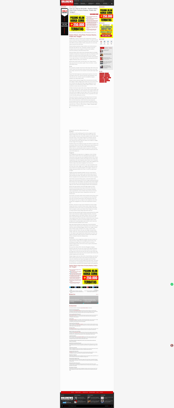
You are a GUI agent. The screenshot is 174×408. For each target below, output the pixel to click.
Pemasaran (83, 3)
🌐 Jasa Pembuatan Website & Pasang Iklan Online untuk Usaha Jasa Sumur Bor (92, 21)
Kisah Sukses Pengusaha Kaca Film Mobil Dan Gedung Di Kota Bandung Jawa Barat (95, 398)
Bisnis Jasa (106, 73)
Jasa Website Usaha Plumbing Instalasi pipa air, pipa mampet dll (81, 398)
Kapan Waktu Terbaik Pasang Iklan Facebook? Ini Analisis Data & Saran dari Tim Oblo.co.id (108, 62)
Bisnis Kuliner (102, 74)
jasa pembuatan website (77, 310)
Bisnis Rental (102, 76)
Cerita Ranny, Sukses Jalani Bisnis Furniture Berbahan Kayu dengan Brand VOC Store (95, 402)
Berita (94, 285)
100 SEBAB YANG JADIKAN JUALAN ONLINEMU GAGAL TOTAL (108, 402)
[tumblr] (70, 5)
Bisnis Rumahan (107, 76)
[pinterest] (67, 5)
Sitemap (101, 392)
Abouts (72, 392)
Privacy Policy (78, 392)
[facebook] (64, 5)
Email (97, 14)
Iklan (97, 392)
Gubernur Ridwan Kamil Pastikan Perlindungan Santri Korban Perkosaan (76, 300)
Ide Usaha (105, 77)
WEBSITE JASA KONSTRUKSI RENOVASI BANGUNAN (82, 402)
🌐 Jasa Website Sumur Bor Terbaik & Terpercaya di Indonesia (92, 19)
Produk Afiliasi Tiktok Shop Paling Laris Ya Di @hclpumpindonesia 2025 (92, 22)
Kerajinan (109, 77)
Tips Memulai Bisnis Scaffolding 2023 (106, 50)
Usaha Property (107, 80)
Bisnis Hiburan (102, 73)
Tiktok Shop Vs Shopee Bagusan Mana (75, 279)
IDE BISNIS (76, 3)
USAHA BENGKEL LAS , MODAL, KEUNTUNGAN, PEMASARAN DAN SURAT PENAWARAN (107, 66)
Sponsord (105, 3)
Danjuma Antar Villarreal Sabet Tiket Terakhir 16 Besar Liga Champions (91, 300)
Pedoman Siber (92, 392)
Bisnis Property (107, 74)
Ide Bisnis (101, 77)
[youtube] (69, 5)
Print (94, 14)
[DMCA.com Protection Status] (67, 402)
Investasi (98, 3)
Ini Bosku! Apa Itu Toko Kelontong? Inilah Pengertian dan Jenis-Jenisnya (108, 58)
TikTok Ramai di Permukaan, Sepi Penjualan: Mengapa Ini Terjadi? (91, 29)
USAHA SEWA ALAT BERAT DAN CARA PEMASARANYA (108, 54)
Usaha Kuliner (102, 80)
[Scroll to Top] (112, 406)
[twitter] (65, 5)
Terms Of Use (85, 392)
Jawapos (97, 285)
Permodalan (91, 3)
